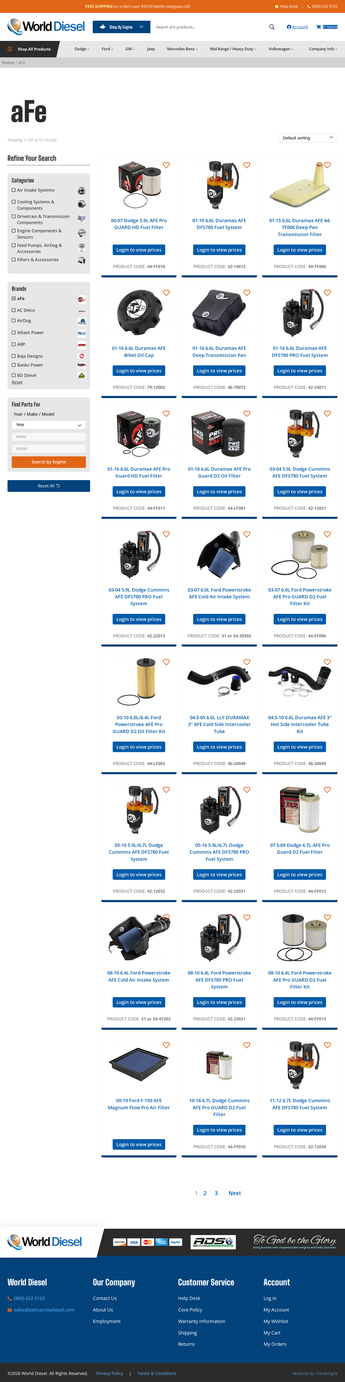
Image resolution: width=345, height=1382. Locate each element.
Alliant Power (30, 332)
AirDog (24, 321)
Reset (17, 382)
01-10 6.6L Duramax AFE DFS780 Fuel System (219, 223)
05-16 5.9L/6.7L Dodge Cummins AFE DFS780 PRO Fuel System (219, 852)
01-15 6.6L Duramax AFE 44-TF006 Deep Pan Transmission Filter (300, 227)
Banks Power (30, 365)
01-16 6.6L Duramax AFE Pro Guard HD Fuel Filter (138, 472)
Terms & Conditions (156, 1373)
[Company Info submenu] (336, 49)
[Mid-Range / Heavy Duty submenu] (255, 49)
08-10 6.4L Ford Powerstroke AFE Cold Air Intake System (139, 976)
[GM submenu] (134, 49)
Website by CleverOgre (315, 1373)
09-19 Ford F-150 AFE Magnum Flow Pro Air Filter (139, 1103)
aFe (21, 298)
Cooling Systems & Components (35, 205)
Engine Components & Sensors (39, 234)
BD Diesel (26, 375)
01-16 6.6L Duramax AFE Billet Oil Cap (139, 351)
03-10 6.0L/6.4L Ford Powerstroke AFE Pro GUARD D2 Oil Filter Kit (139, 724)
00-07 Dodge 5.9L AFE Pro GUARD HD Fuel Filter (139, 223)
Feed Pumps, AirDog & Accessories (39, 248)
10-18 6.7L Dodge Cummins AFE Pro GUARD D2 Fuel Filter (219, 1107)
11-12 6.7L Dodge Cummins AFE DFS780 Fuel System (300, 1103)
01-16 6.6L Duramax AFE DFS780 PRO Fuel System (300, 351)
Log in (270, 1298)
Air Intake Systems (35, 190)
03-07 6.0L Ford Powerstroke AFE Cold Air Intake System (219, 593)
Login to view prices (138, 250)
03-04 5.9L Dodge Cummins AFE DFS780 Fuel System (300, 472)
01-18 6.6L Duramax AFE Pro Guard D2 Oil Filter (219, 472)
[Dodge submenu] (88, 49)
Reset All (46, 486)
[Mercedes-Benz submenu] (197, 49)
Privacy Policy (109, 1373)
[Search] (271, 27)
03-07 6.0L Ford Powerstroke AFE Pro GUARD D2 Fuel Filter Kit (300, 597)
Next (235, 1193)
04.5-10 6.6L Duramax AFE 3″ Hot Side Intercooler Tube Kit (300, 724)
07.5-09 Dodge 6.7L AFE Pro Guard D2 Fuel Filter (300, 848)
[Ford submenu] (112, 49)
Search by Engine (49, 462)
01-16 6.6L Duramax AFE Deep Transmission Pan (219, 351)
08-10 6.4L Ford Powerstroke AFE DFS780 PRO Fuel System (219, 980)
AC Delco (26, 310)
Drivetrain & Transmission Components (43, 219)
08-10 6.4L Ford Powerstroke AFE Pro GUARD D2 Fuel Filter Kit (300, 980)
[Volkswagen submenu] (292, 49)
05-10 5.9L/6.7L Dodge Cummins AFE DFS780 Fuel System (139, 852)
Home (8, 62)
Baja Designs (30, 356)
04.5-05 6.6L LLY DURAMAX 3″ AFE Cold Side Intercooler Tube (219, 724)
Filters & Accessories (38, 260)
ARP (21, 344)
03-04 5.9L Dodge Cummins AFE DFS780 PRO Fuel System (139, 597)
